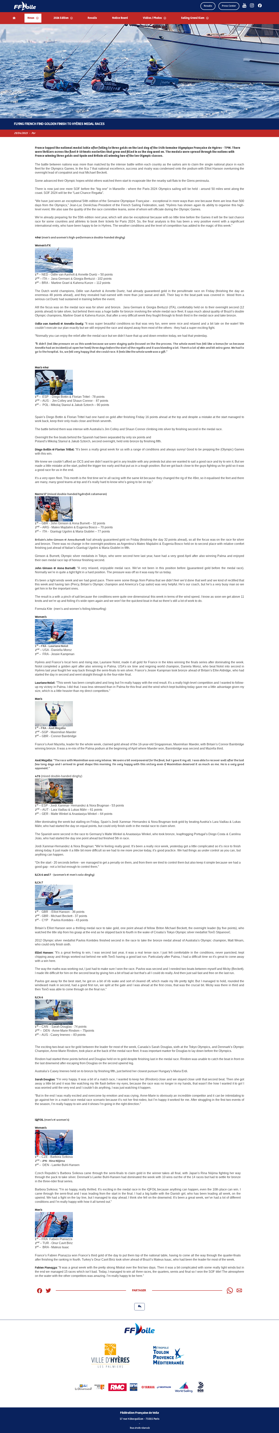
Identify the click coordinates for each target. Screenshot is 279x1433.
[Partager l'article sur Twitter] (48, 1290)
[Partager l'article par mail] (239, 1290)
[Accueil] (14, 18)
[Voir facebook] (260, 5)
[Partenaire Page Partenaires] (110, 1355)
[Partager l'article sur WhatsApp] (230, 1290)
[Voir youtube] (244, 5)
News (31, 18)
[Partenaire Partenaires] (90, 1387)
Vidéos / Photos (152, 18)
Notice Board (120, 18)
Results (208, 6)
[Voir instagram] (252, 5)
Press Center (229, 6)
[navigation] (139, 18)
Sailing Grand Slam (192, 18)
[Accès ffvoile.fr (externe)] (25, 6)
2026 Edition (61, 18)
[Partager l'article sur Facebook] (39, 1290)
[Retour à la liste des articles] (139, 1306)
